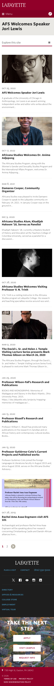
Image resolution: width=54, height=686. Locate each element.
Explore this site (11, 42)
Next (13, 546)
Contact (25, 570)
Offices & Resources (12, 594)
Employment (8, 604)
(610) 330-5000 (42, 570)
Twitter (13, 580)
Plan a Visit (10, 570)
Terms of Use (10, 678)
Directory (7, 589)
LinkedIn (40, 580)
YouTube (27, 580)
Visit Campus (27, 647)
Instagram (34, 580)
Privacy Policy (26, 678)
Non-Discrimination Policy (17, 682)
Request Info (27, 657)
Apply (27, 637)
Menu (9, 13)
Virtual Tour (9, 609)
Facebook (20, 580)
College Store (9, 599)
